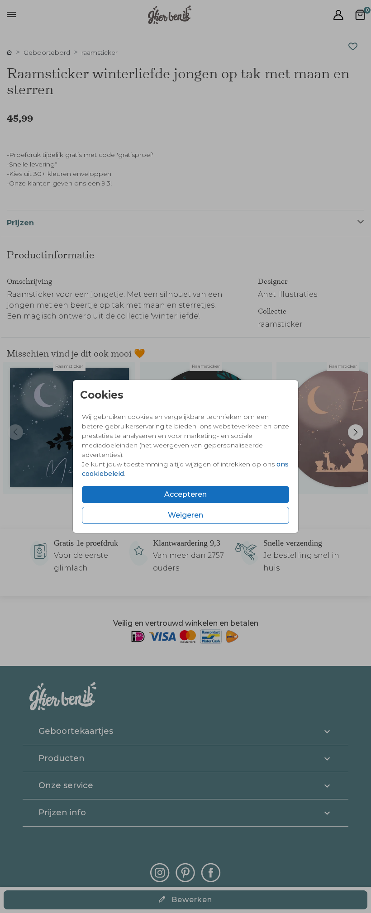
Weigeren (185, 515)
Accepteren (185, 494)
